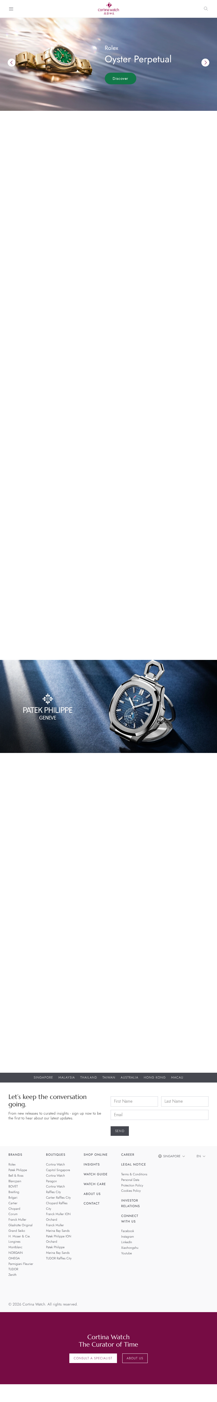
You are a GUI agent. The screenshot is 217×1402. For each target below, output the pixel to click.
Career (127, 1155)
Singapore (43, 1077)
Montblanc (15, 1247)
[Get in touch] (207, 1392)
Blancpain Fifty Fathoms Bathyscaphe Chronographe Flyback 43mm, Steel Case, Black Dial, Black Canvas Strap (108, 897)
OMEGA (14, 1258)
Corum (12, 1214)
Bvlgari (12, 1197)
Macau (177, 1077)
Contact (92, 1203)
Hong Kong (155, 1077)
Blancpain (109, 881)
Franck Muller (17, 1219)
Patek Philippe (17, 1170)
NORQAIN (15, 1252)
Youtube (126, 1253)
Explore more (21, 299)
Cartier (12, 1203)
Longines (14, 1241)
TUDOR (13, 1269)
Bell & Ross (42, 881)
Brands (15, 1155)
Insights (92, 1164)
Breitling (175, 881)
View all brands (23, 484)
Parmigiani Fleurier (20, 1263)
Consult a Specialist (93, 1358)
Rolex (12, 1164)
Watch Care (95, 1184)
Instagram (127, 1236)
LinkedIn (126, 1242)
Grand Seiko (16, 1230)
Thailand (88, 1077)
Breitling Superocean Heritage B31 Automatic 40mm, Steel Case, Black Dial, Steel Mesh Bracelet (175, 895)
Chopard (14, 1208)
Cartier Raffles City (58, 1197)
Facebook (127, 1231)
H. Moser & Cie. (19, 1236)
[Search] (206, 8)
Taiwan (108, 1077)
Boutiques (55, 1155)
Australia (129, 1077)
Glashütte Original (20, 1225)
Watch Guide (96, 1174)
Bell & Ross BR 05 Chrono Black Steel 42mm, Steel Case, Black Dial (41, 892)
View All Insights (24, 646)
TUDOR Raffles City (58, 1258)
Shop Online (96, 1155)
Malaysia (66, 1077)
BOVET (13, 1186)
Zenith (12, 1274)
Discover (120, 78)
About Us (92, 1193)
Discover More (22, 1020)
